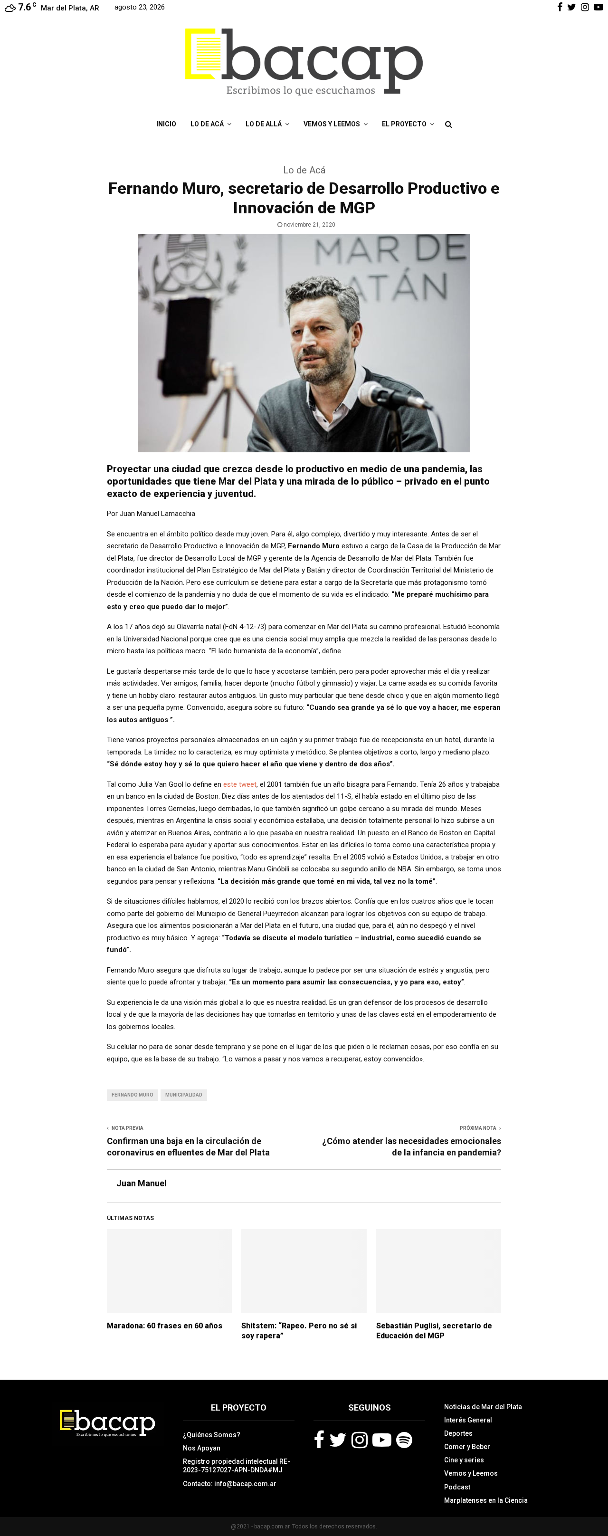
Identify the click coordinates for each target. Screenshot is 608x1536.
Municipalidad (183, 1094)
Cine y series (464, 1460)
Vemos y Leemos (332, 124)
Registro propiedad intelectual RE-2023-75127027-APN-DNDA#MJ (236, 1466)
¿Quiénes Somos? (211, 1435)
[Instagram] (360, 1440)
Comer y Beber (467, 1446)
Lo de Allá (264, 124)
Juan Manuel (141, 1183)
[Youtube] (381, 1440)
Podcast (457, 1487)
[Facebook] (319, 1440)
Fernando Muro (132, 1094)
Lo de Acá (207, 124)
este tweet (239, 784)
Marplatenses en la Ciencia (486, 1500)
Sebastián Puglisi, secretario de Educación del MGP (434, 1330)
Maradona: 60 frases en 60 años (164, 1325)
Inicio (166, 124)
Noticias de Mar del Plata (483, 1407)
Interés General (468, 1420)
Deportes (458, 1433)
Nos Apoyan (201, 1448)
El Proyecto (404, 124)
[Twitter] (338, 1440)
